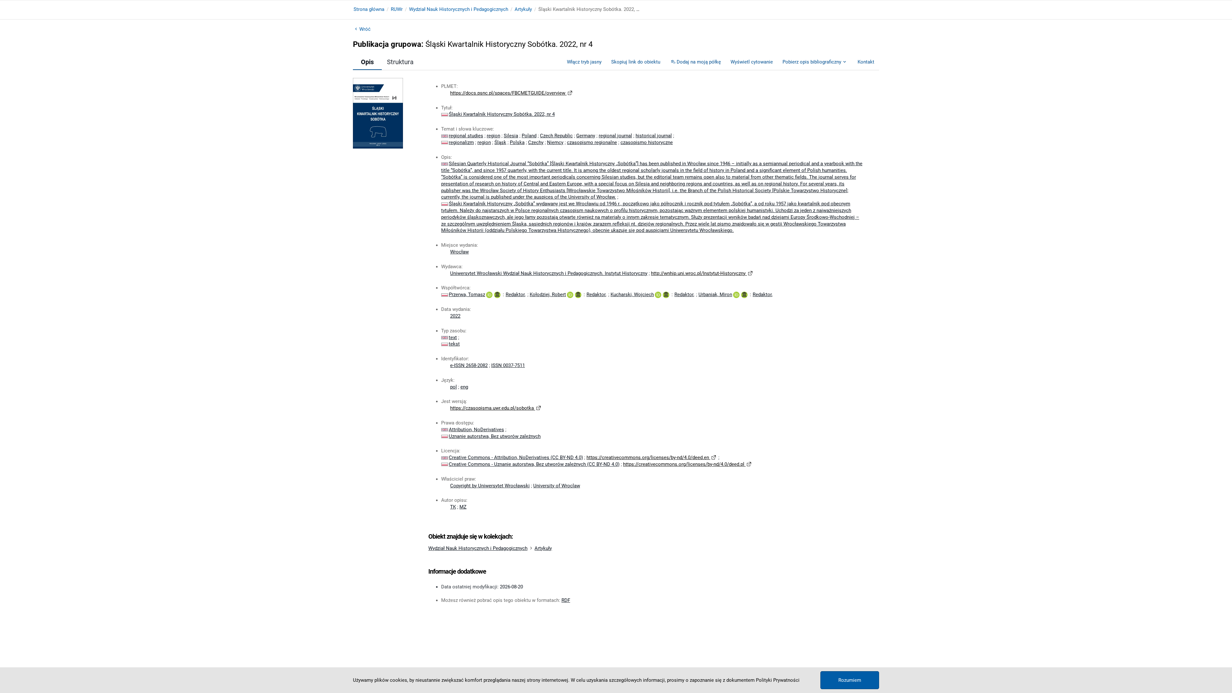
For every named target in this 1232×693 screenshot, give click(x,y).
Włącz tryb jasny (584, 62)
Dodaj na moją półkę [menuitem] (699, 62)
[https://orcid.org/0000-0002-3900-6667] (570, 294)
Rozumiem (849, 680)
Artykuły (523, 9)
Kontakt (866, 62)
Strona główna (369, 9)
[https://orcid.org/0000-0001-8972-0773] (489, 294)
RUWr (397, 9)
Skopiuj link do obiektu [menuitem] (635, 62)
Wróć (365, 29)
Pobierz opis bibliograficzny (812, 62)
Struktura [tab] (400, 62)
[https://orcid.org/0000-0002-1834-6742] (736, 294)
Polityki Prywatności (778, 680)
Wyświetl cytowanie (752, 62)
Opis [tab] (367, 62)
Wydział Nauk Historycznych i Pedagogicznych (458, 9)
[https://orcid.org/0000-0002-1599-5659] (658, 294)
